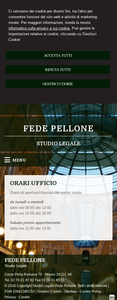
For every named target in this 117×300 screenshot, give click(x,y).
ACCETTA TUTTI (58, 55)
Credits (24, 297)
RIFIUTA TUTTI (57, 69)
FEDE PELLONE (58, 128)
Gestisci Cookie (49, 291)
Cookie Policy (90, 291)
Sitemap (70, 291)
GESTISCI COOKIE (58, 83)
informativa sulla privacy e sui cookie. (40, 28)
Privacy (10, 297)
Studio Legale (58, 143)
